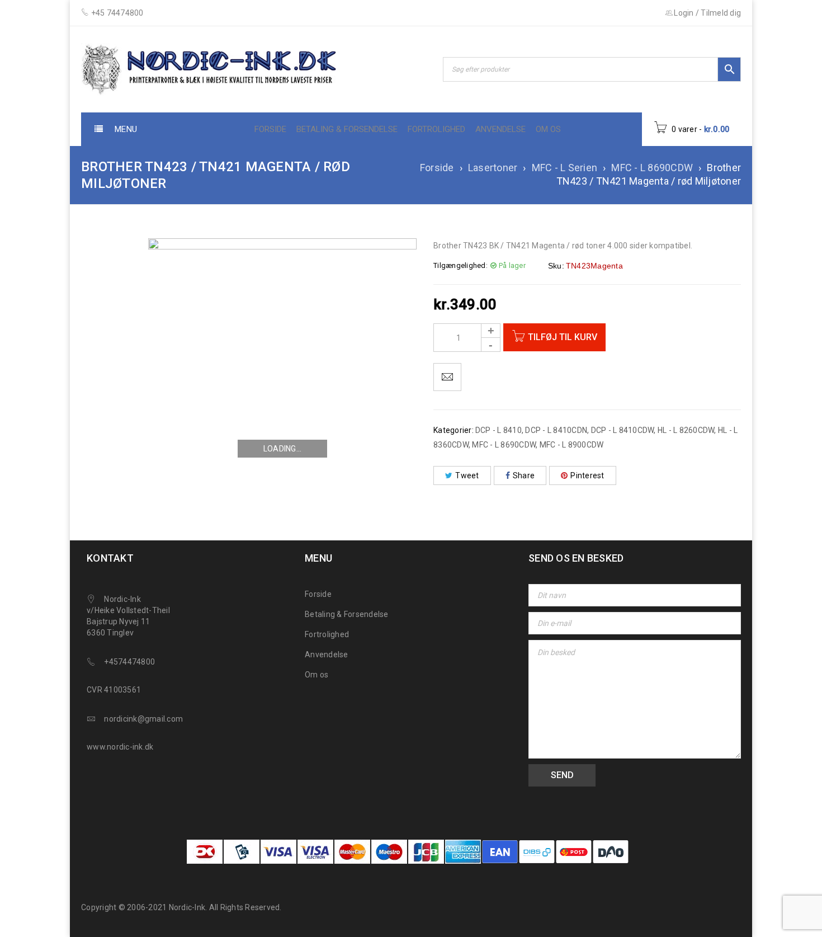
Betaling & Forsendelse (347, 614)
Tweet (467, 475)
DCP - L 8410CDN (556, 430)
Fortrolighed (327, 634)
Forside (437, 167)
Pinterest (587, 475)
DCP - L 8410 (498, 430)
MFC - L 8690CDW (652, 167)
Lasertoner (493, 167)
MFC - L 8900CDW (572, 444)
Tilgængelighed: (460, 265)
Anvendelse (326, 654)
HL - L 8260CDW (686, 430)
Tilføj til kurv (562, 337)
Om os (316, 674)
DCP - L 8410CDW (622, 430)
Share (524, 475)
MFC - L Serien (565, 167)
